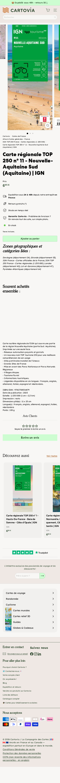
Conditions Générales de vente (19, 749)
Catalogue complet (11, 699)
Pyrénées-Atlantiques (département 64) (22, 269)
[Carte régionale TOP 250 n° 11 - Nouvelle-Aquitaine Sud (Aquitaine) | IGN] (30, 311)
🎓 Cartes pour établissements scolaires (20, 703)
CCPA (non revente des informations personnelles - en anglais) (22, 758)
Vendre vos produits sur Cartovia (17, 691)
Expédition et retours (12, 687)
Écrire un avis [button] (30, 437)
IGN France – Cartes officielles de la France (23, 260)
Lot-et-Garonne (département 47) (37, 266)
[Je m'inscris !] (42, 576)
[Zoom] (48, 125)
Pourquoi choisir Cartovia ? (15, 667)
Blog (5, 683)
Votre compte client (11, 675)
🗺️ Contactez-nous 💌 (12, 671)
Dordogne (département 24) (16, 257)
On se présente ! (10, 679)
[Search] (55, 17)
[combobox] (30, 17)
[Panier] (48, 10)
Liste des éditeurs (10, 695)
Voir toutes (52, 456)
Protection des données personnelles (22, 753)
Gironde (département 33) (43, 257)
